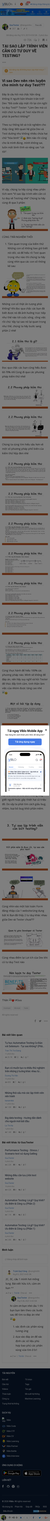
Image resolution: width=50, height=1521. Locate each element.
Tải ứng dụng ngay (25, 741)
